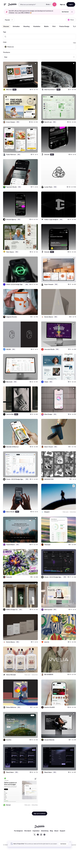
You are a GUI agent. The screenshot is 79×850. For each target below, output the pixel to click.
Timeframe (6, 52)
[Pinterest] (44, 834)
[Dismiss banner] (70, 842)
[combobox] (31, 4)
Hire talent (27, 831)
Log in (71, 4)
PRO (14, 89)
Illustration (36, 26)
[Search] (54, 4)
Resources (72, 845)
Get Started (65, 11)
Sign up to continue (39, 813)
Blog (51, 831)
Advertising (44, 831)
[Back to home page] (12, 4)
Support (62, 831)
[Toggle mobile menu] (5, 4)
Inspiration (36, 831)
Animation (16, 26)
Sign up (62, 4)
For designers (18, 831)
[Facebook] (38, 834)
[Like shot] (31, 89)
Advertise (73, 512)
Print (53, 26)
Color (4, 42)
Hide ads (65, 512)
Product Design (64, 26)
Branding (26, 26)
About (56, 831)
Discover (6, 26)
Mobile (46, 26)
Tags (4, 32)
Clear (74, 42)
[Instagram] (41, 834)
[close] (72, 11)
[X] (34, 834)
